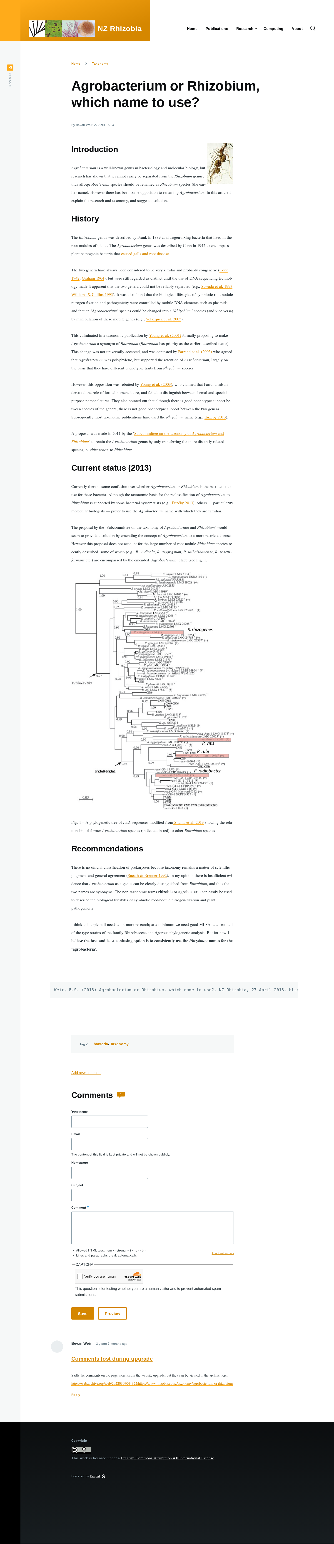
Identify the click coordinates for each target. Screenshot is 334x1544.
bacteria (101, 1044)
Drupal (95, 1476)
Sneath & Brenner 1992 (147, 875)
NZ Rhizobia (120, 29)
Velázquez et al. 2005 (163, 319)
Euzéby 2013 (215, 417)
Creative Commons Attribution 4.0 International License (167, 1457)
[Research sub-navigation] (259, 28)
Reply (75, 1394)
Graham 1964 (93, 278)
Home (75, 63)
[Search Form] (313, 28)
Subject (77, 1185)
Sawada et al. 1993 (216, 286)
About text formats (223, 1253)
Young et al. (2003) (156, 384)
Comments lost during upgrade (112, 1359)
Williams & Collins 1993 (92, 294)
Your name (79, 1111)
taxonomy (120, 1044)
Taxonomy (100, 63)
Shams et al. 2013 (188, 822)
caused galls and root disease (145, 253)
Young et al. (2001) (165, 335)
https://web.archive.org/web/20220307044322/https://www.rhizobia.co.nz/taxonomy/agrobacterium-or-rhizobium (152, 1383)
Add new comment (86, 1073)
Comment (78, 1207)
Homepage (79, 1162)
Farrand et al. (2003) (195, 351)
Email (75, 1134)
